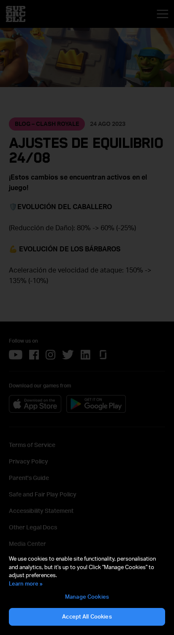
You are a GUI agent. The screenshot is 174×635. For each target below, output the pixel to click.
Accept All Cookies (86, 616)
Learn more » (26, 583)
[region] (87, 590)
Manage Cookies (87, 596)
